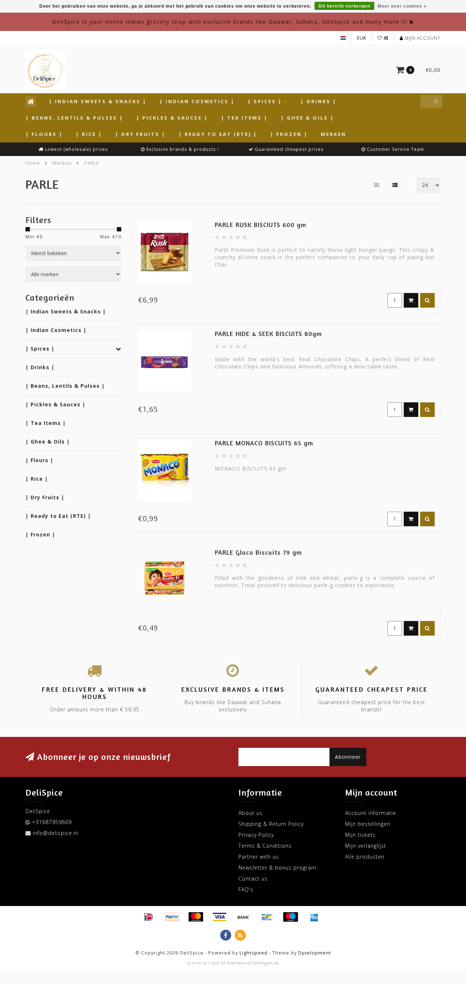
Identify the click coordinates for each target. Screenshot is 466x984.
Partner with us (258, 856)
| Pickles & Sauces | (172, 117)
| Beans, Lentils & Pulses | (74, 117)
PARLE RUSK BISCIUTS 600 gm (260, 224)
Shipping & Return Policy (271, 823)
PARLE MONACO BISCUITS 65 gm (264, 443)
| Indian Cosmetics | (197, 101)
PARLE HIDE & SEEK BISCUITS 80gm (268, 333)
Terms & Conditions (265, 845)
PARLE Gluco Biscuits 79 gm (258, 552)
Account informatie (370, 812)
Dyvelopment (314, 953)
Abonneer (348, 756)
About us (250, 812)
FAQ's (245, 889)
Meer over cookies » (402, 6)
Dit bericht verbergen (344, 6)
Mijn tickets (360, 834)
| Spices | (265, 101)
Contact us (253, 878)
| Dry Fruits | (140, 134)
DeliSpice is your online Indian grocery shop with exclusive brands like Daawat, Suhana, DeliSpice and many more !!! (229, 21)
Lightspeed (254, 953)
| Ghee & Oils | (307, 117)
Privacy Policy (256, 834)
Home (32, 163)
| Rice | (89, 134)
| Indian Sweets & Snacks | (98, 101)
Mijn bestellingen (367, 823)
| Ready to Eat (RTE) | (217, 134)
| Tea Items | (244, 117)
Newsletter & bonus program (277, 867)
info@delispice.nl (55, 832)
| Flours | (44, 134)
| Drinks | (318, 101)
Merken (333, 134)
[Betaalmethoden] (148, 916)
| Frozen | (289, 134)
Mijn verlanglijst (365, 845)
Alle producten (364, 856)
